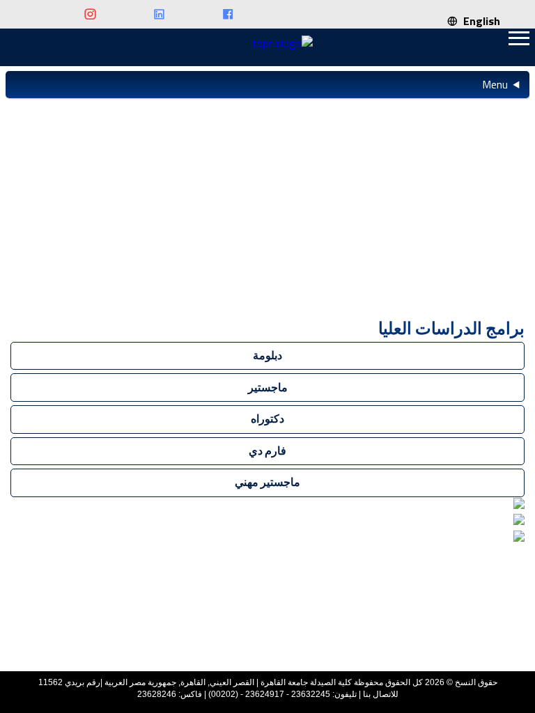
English (479, 21)
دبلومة (267, 355)
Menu (495, 84)
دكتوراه (267, 418)
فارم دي (267, 450)
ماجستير (268, 387)
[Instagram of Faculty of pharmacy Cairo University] (66, 15)
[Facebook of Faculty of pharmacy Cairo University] (204, 15)
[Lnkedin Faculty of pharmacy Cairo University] (135, 15)
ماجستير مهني (267, 481)
